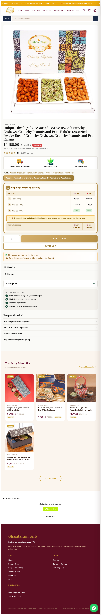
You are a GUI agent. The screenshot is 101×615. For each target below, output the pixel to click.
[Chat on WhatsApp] (94, 607)
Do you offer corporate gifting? (50, 339)
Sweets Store (30, 10)
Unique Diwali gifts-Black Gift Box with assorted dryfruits (19, 458)
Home (20, 10)
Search (56, 560)
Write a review (50, 509)
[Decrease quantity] (6, 238)
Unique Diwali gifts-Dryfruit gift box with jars (18, 409)
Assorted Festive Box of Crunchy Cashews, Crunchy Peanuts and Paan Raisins (38, 178)
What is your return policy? (50, 327)
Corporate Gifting (44, 10)
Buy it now (50, 246)
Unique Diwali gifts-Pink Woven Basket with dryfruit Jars (80, 409)
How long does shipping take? (50, 321)
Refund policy (58, 568)
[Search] (84, 10)
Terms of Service (60, 564)
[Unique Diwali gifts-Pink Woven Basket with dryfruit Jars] (81, 388)
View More (51, 479)
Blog (77, 10)
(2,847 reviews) (27, 153)
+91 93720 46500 (15, 597)
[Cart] (95, 10)
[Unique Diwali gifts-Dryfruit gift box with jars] (19, 388)
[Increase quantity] (17, 238)
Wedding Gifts (58, 10)
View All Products (86, 367)
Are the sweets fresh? (50, 333)
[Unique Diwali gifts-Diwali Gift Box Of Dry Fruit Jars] (50, 388)
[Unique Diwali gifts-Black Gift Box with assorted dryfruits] (19, 437)
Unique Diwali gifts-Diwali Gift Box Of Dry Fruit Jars (50, 409)
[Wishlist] (89, 10)
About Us (70, 10)
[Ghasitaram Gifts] (10, 10)
